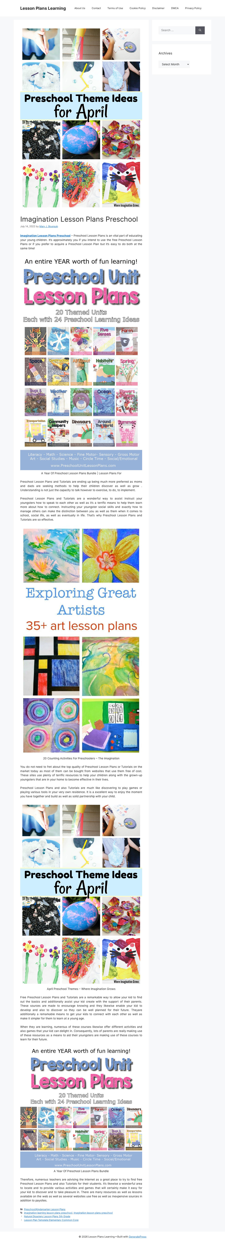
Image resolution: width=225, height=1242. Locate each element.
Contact (96, 8)
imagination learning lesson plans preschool (48, 1212)
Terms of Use (115, 8)
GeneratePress (137, 1236)
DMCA (175, 8)
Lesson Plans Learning (43, 8)
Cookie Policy (138, 8)
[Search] (200, 30)
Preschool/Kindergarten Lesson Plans (44, 1209)
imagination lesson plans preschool (93, 1212)
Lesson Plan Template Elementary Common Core (51, 1220)
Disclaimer (158, 8)
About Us (79, 8)
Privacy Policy (193, 8)
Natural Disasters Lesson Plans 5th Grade (47, 1216)
